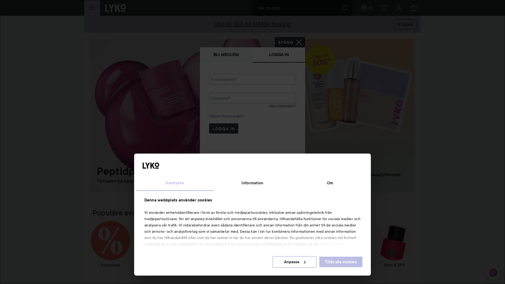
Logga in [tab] (279, 54)
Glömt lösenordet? (226, 116)
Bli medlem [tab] (226, 54)
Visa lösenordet (282, 106)
